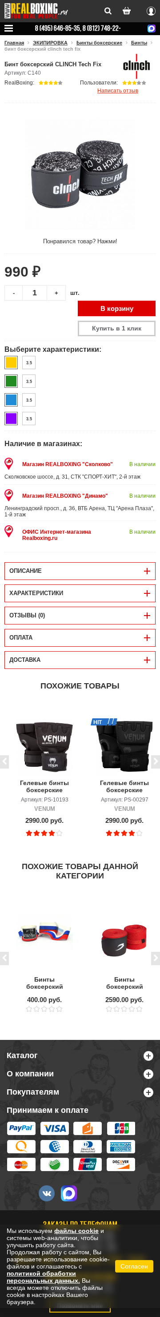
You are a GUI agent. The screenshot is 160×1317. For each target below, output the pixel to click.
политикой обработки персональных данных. (43, 1277)
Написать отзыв (117, 90)
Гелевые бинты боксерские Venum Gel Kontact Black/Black (124, 786)
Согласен (134, 1266)
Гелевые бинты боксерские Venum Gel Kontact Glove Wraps (44, 786)
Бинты (139, 42)
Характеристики (36, 593)
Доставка (24, 659)
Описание (25, 571)
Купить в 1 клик (116, 328)
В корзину (116, 308)
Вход (151, 10)
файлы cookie (76, 1230)
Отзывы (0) (27, 615)
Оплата (20, 637)
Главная (14, 42)
